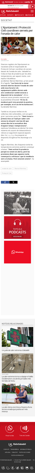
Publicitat (15, 452)
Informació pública (26, 449)
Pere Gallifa (4, 59)
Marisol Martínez (20, 169)
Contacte (6, 449)
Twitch (22, 468)
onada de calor (7, 169)
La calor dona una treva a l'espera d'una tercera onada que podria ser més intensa (17, 409)
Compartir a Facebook (5, 182)
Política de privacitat (17, 455)
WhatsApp (32, 468)
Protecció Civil (6, 173)
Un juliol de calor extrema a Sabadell (15, 350)
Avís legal (7, 452)
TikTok (17, 468)
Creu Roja (11, 135)
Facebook (13, 468)
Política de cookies (24, 452)
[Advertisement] (17, 276)
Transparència (14, 449)
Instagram (3, 468)
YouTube (27, 468)
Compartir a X (13, 182)
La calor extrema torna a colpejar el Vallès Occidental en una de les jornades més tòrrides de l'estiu (17, 378)
